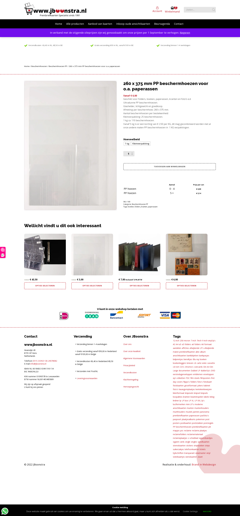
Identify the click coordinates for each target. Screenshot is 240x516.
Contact (178, 23)
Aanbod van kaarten (100, 23)
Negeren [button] (185, 32)
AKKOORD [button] (207, 511)
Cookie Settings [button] (190, 511)
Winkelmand (172, 11)
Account (157, 11)
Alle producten (75, 23)
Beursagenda (162, 23)
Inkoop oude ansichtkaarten (133, 23)
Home (58, 23)
